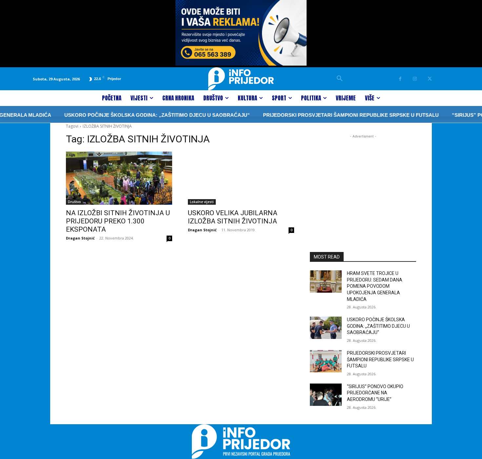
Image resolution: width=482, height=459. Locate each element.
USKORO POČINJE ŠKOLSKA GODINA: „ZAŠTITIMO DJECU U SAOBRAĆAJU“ (146, 115)
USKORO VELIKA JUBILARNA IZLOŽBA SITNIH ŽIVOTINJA (232, 217)
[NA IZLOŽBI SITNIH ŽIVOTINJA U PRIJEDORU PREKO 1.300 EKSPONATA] (119, 178)
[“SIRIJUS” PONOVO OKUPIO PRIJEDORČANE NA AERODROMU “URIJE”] (326, 395)
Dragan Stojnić (80, 238)
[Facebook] (400, 79)
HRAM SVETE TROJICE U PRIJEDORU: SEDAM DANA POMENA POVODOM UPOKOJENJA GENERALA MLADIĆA (374, 286)
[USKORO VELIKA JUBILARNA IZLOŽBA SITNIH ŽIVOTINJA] (241, 178)
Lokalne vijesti (202, 201)
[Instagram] (415, 79)
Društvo (74, 201)
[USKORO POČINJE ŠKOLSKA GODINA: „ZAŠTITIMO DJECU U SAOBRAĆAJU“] (326, 328)
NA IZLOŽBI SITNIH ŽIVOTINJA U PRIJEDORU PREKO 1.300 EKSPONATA (118, 221)
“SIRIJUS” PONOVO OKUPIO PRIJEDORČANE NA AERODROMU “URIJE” (375, 393)
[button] (340, 79)
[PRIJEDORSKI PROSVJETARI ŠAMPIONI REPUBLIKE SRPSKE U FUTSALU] (326, 361)
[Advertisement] (363, 181)
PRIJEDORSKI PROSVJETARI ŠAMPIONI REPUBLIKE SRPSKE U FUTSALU (340, 115)
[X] (429, 79)
